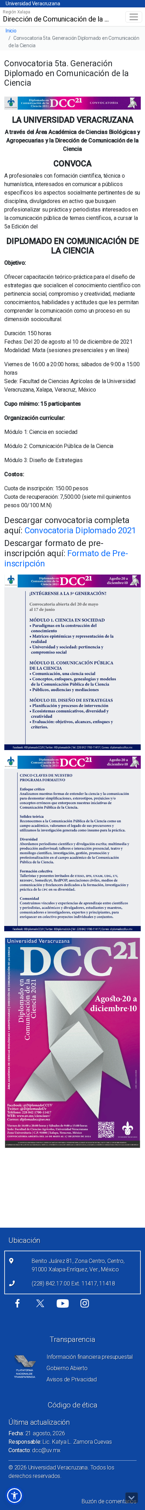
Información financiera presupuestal (89, 1357)
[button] (14, 1495)
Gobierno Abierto (67, 1368)
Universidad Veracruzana (33, 3)
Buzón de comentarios (109, 1501)
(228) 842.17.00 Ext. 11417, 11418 (73, 1283)
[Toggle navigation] (133, 17)
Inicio (11, 30)
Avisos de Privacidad (71, 1379)
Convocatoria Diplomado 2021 (80, 530)
